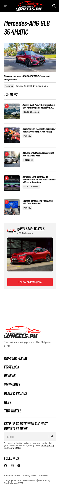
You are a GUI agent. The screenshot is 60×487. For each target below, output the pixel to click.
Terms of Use (14, 448)
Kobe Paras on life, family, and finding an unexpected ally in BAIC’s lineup (39, 130)
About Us (43, 475)
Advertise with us (12, 475)
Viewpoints (12, 384)
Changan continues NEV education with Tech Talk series (37, 202)
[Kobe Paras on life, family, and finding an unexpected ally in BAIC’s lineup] (12, 135)
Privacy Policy (47, 445)
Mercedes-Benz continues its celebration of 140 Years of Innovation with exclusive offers (39, 179)
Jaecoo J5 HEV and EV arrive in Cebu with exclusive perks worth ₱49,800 (38, 106)
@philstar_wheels (30, 228)
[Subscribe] (52, 436)
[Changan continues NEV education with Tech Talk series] (12, 207)
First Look (28, 160)
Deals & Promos (31, 112)
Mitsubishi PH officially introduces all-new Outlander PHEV (38, 154)
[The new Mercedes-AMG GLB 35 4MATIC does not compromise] (30, 57)
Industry (27, 136)
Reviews (9, 86)
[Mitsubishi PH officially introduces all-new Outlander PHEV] (12, 159)
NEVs (7, 402)
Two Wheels (12, 411)
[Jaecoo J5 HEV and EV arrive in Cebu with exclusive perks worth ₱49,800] (12, 111)
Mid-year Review (15, 358)
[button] (6, 6)
